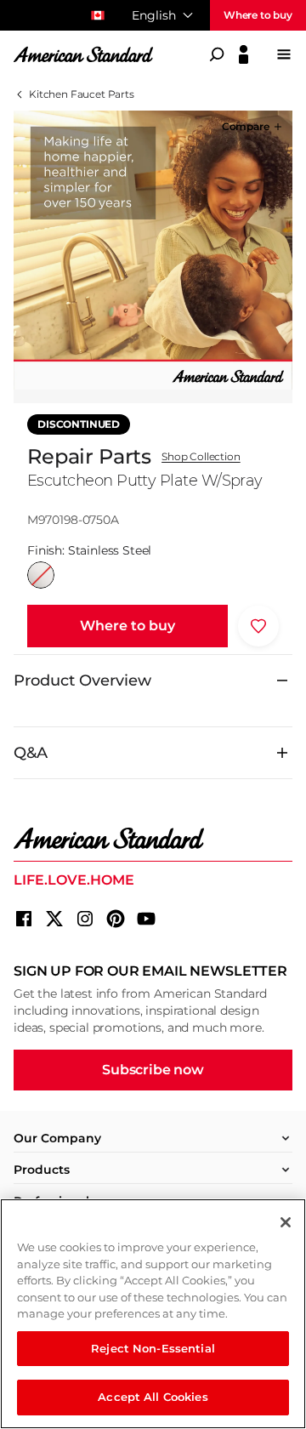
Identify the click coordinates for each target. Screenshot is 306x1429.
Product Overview (82, 680)
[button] (253, 127)
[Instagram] (85, 918)
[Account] (243, 54)
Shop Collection (201, 457)
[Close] (285, 1222)
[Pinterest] (115, 918)
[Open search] (216, 54)
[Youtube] (146, 918)
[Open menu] (283, 54)
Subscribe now (153, 1070)
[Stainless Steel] (40, 575)
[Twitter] (54, 918)
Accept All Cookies (152, 1396)
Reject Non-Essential (153, 1348)
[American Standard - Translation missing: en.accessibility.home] (153, 839)
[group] (153, 250)
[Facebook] (24, 918)
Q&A (31, 752)
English (154, 15)
